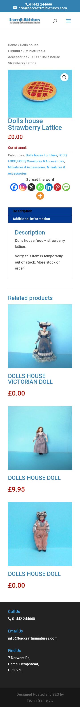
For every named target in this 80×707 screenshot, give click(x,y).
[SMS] (66, 187)
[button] (64, 77)
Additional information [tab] (31, 219)
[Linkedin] (49, 187)
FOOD (34, 57)
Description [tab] (22, 211)
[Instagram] (23, 187)
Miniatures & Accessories (45, 161)
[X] (31, 187)
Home (12, 45)
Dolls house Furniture (41, 155)
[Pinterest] (57, 187)
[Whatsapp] (40, 187)
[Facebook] (14, 187)
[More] (40, 196)
